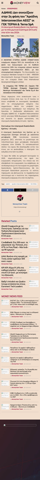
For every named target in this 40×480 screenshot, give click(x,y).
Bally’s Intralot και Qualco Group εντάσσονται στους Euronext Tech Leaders (13, 284)
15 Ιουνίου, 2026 (18, 264)
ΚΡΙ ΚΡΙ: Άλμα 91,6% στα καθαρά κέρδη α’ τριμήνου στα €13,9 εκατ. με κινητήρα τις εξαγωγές (14, 271)
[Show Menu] (2, 3)
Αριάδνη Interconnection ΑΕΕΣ (20, 184)
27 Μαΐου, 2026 (18, 277)
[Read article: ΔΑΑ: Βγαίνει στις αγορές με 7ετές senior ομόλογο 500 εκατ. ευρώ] (34, 258)
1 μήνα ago (28, 306)
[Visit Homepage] (20, 3)
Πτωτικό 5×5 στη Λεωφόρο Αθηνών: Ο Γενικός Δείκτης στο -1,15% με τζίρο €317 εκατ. (24, 383)
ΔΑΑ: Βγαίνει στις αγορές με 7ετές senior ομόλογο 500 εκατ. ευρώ (14, 258)
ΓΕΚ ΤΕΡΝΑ (34, 184)
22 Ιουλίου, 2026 (18, 238)
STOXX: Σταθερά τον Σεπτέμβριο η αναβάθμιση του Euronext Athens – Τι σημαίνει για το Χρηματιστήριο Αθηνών (24, 324)
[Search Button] (38, 3)
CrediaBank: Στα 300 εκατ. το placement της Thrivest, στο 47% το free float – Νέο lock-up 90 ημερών (14, 246)
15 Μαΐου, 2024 (20, 36)
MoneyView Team (7, 36)
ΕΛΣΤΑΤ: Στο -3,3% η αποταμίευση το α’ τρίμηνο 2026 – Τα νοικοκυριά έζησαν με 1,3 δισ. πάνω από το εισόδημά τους (24, 302)
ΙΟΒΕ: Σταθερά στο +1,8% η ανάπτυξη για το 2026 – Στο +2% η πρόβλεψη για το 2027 (23, 395)
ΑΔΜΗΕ (8, 184)
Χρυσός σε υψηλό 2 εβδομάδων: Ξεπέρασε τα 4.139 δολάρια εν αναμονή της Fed (24, 359)
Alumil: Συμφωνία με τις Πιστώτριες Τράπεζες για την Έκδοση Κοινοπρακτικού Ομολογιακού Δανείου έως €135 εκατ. (14, 231)
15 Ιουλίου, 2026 (18, 252)
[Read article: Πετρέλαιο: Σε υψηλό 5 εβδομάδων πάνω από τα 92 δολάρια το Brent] (5, 349)
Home (3, 8)
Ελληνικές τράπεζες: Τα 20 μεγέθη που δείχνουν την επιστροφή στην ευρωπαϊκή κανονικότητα (23, 371)
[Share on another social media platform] (33, 190)
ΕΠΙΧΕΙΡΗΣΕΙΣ (12, 8)
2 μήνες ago (28, 409)
